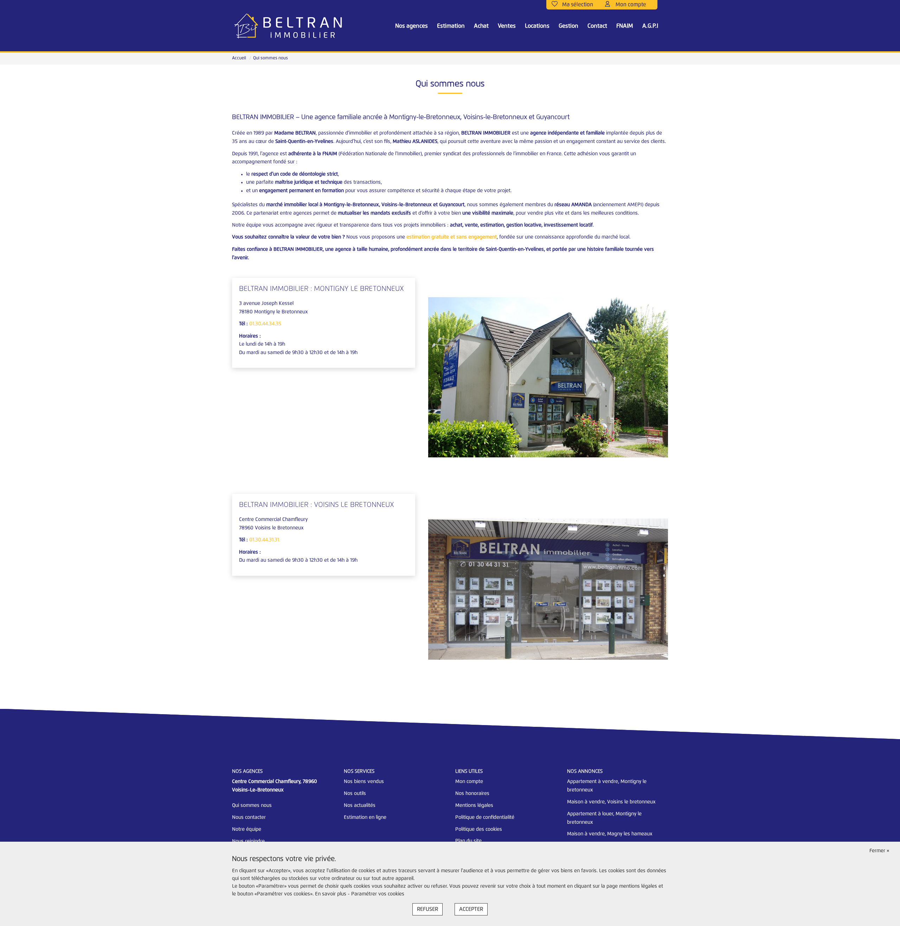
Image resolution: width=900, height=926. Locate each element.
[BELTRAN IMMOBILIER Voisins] (288, 26)
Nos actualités (359, 805)
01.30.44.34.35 (265, 323)
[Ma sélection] (576, 4)
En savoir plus (331, 894)
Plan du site (468, 841)
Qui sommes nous (252, 805)
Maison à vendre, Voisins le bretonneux (611, 802)
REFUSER (427, 909)
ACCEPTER (471, 909)
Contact (597, 26)
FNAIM (624, 26)
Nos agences (411, 26)
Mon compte (469, 781)
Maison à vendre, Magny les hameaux (609, 834)
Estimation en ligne (365, 817)
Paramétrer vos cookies (377, 894)
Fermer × (879, 850)
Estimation (451, 26)
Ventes (507, 26)
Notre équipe (246, 829)
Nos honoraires (472, 793)
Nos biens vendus (364, 781)
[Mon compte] (628, 4)
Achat (481, 26)
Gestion (568, 26)
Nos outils (355, 793)
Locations (537, 26)
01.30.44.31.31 (264, 539)
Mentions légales (474, 805)
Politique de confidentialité (484, 817)
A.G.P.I (650, 26)
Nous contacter (249, 817)
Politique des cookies (478, 829)
